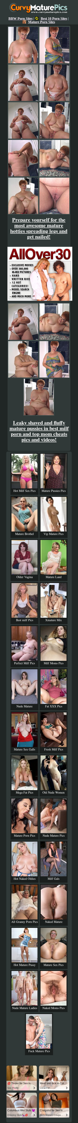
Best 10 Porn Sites (54, 18)
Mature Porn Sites (41, 22)
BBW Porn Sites (20, 18)
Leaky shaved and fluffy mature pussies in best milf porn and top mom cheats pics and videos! (39, 431)
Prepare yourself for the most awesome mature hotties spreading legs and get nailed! (38, 228)
